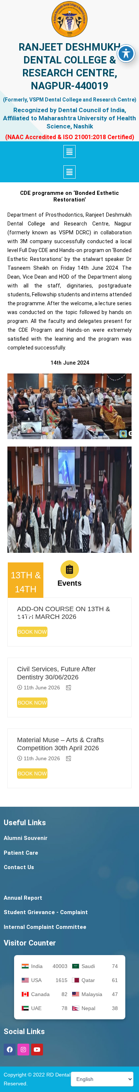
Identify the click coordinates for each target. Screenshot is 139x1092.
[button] (69, 151)
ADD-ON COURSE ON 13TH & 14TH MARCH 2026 (63, 613)
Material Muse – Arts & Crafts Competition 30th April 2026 (60, 744)
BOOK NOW (32, 632)
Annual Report (23, 898)
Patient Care (21, 853)
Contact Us (19, 867)
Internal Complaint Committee (45, 927)
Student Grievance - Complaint (46, 912)
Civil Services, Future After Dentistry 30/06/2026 (56, 673)
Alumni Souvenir (25, 838)
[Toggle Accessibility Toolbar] (126, 53)
